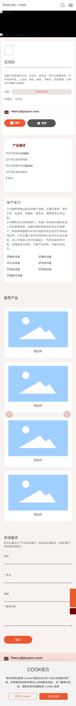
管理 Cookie (22, 696)
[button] (9, 414)
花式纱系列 (41, 91)
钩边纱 (38, 351)
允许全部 (53, 696)
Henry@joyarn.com (25, 111)
